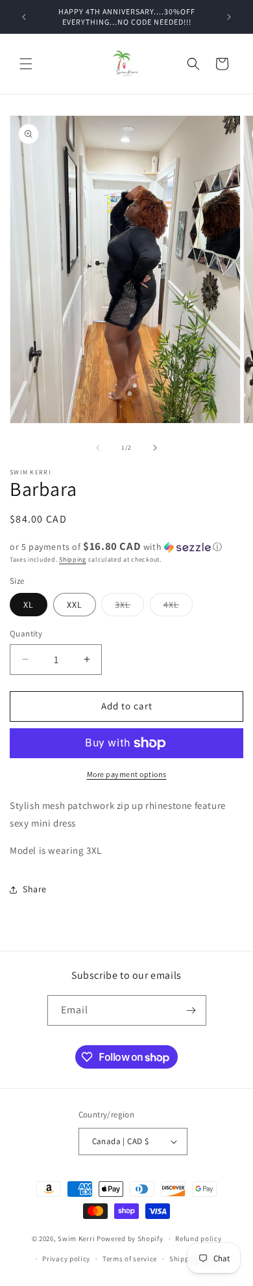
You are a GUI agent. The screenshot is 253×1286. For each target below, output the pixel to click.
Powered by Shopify (130, 1238)
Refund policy (198, 1238)
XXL (74, 604)
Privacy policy (66, 1258)
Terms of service (129, 1258)
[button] (26, 63)
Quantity (26, 633)
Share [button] (35, 889)
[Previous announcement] (24, 17)
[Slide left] (98, 447)
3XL (129, 607)
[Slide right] (155, 447)
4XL (178, 607)
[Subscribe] (191, 1010)
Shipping (72, 559)
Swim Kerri (76, 1238)
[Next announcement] (229, 17)
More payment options (127, 774)
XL (28, 604)
